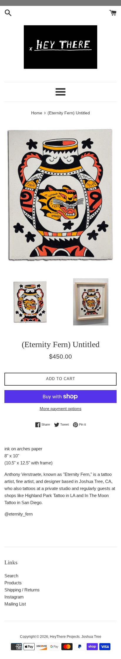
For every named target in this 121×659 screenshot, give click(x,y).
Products (13, 582)
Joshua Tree (91, 637)
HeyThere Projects (65, 637)
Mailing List (15, 603)
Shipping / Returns (22, 589)
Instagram (14, 596)
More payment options (60, 408)
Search (11, 575)
